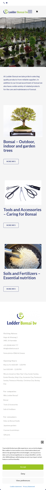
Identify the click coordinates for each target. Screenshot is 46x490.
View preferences (23, 480)
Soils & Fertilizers (9, 409)
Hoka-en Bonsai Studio (11, 421)
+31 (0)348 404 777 (11, 345)
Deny (23, 474)
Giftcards (6, 435)
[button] (42, 442)
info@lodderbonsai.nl (11, 348)
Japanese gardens (9, 425)
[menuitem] (29, 11)
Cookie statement (16, 486)
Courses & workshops (11, 430)
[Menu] (28, 11)
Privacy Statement (29, 486)
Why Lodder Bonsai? (10, 395)
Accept (23, 467)
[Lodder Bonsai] (19, 11)
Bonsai (5, 400)
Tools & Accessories (10, 405)
